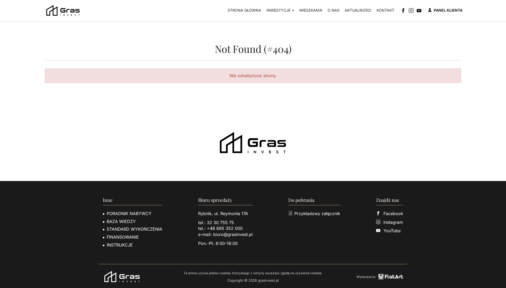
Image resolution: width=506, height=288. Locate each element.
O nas (333, 10)
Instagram (393, 222)
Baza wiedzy (121, 221)
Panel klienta (448, 10)
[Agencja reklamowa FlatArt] (390, 276)
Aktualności (358, 10)
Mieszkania (310, 10)
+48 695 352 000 (225, 228)
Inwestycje (278, 10)
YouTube (392, 230)
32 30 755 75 (220, 222)
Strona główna (244, 10)
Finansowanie (123, 237)
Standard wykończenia (134, 229)
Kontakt (385, 10)
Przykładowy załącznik (317, 213)
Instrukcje (120, 245)
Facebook (393, 213)
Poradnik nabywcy (129, 213)
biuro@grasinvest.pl (233, 234)
